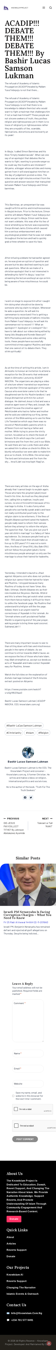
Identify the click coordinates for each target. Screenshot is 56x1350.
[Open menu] (43, 8)
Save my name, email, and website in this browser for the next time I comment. (29, 1095)
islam (30, 732)
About (10, 1237)
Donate (14, 1219)
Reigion (43, 732)
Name (18, 1053)
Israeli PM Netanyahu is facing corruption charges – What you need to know (27, 915)
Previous (3, 902)
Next (52, 902)
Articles (11, 1243)
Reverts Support (17, 1250)
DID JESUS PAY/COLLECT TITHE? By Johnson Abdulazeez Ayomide (14, 826)
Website (18, 1083)
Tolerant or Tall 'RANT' (44, 822)
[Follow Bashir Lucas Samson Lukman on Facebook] (25, 797)
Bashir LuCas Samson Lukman (24, 725)
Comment (20, 1003)
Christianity (13, 732)
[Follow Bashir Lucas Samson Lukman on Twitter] (31, 797)
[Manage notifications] (49, 1343)
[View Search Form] (50, 7)
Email (17, 1068)
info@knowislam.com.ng (26, 1313)
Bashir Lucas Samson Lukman (28, 761)
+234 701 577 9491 (22, 1320)
